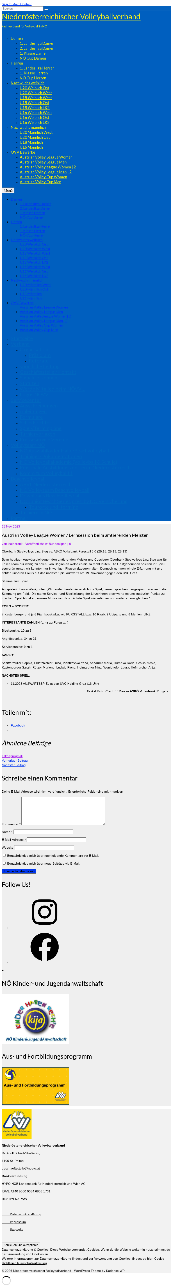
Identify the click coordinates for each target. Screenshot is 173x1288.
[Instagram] (44, 928)
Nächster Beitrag (14, 765)
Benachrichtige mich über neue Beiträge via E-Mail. (43, 863)
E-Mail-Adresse (14, 839)
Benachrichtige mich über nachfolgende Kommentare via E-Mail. (53, 855)
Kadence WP (115, 1270)
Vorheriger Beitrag (15, 760)
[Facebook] (44, 962)
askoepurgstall (12, 756)
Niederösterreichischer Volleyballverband (71, 16)
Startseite (13, 1229)
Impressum (14, 1222)
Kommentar (11, 824)
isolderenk (15, 544)
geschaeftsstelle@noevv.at (21, 1168)
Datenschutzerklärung (21, 1214)
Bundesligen (57, 544)
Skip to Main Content (17, 4)
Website (7, 847)
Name (7, 832)
